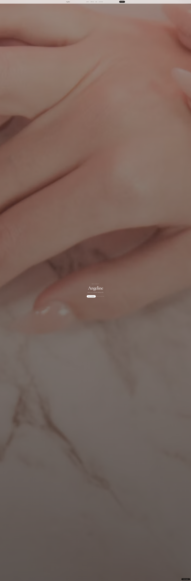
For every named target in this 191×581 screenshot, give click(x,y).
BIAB (96, 1)
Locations (101, 1)
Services (92, 1)
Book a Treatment (91, 296)
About (87, 1)
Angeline (68, 1)
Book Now (122, 1)
